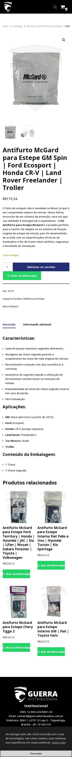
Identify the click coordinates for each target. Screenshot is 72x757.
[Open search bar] (55, 7)
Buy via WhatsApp (17, 574)
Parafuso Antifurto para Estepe (44, 26)
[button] (63, 40)
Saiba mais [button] (59, 742)
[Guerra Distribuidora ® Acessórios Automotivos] (8, 7)
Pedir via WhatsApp (24, 275)
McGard (14, 306)
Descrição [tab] (9, 324)
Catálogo (17, 26)
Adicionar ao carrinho (41, 267)
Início (6, 26)
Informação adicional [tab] (37, 324)
